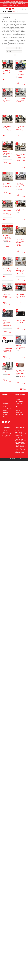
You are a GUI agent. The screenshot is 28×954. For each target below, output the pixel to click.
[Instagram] (6, 422)
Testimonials (5, 412)
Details (11, 82)
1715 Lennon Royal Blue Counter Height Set (20, 74)
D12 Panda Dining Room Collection (7, 349)
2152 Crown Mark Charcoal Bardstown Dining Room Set (20, 156)
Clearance (18, 410)
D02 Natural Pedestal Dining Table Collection (20, 270)
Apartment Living (19, 414)
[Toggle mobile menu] (25, 9)
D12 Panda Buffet (20, 321)
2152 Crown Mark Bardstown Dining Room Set (7, 153)
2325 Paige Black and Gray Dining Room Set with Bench (20, 186)
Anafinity (16, 459)
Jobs (4, 416)
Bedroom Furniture (20, 401)
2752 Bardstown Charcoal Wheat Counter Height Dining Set (20, 240)
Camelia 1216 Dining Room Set (7, 269)
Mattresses (18, 406)
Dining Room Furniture (19, 404)
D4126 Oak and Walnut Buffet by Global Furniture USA (20, 373)
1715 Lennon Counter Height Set (7, 72)
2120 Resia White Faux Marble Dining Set (20, 128)
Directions (5, 406)
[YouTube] (9, 422)
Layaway (5, 410)
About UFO (5, 398)
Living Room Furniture (18, 398)
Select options (5, 80)
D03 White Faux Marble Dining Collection (7, 294)
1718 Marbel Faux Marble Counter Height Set (20, 100)
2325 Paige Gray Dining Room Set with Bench (7, 211)
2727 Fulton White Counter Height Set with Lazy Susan (7, 238)
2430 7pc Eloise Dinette (20, 209)
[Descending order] (20, 48)
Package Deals (19, 412)
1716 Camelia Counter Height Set (7, 100)
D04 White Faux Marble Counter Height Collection (20, 294)
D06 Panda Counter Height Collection (7, 322)
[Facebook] (3, 422)
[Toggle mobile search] (22, 9)
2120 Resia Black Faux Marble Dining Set (7, 128)
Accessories (18, 408)
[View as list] (15, 55)
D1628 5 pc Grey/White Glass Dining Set (20, 347)
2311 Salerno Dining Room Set (7, 184)
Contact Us (5, 414)
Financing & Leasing (7, 408)
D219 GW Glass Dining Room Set (7, 372)
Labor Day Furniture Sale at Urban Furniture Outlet (7, 403)
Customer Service (7, 400)
